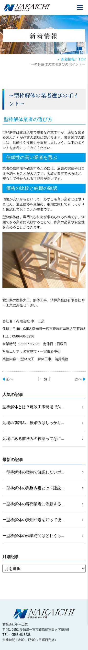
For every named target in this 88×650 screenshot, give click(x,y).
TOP (82, 59)
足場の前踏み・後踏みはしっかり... (33, 423)
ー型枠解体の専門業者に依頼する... (33, 504)
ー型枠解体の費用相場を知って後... (33, 520)
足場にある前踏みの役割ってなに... (33, 439)
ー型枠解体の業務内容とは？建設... (33, 488)
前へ (9, 379)
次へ (78, 379)
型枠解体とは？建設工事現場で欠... (33, 407)
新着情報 (68, 59)
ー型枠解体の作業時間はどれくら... (33, 536)
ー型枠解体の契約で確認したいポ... (33, 472)
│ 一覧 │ (44, 379)
